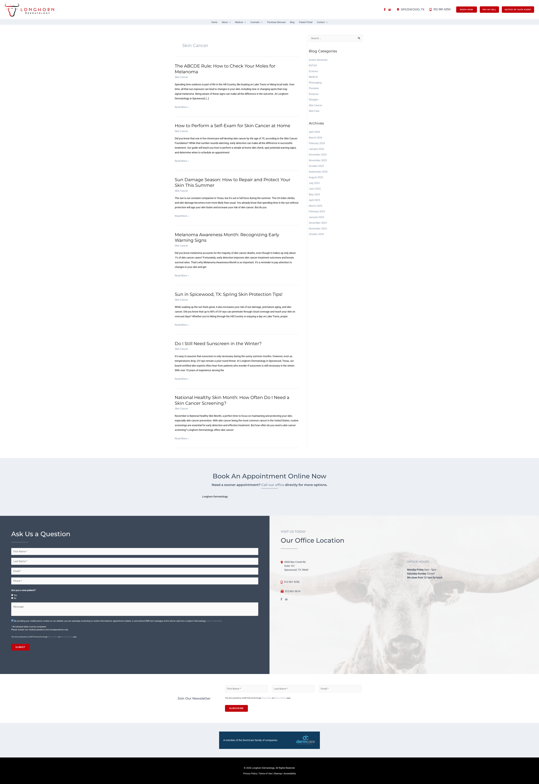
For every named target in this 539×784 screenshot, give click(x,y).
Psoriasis (314, 88)
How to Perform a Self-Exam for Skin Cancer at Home (232, 125)
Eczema (313, 71)
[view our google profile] (390, 9)
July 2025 (314, 183)
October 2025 (316, 165)
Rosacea (314, 93)
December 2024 (318, 222)
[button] (465, 9)
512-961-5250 (291, 581)
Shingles (314, 99)
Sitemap (278, 773)
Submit (20, 647)
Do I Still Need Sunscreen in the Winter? (218, 343)
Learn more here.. (215, 620)
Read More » (182, 107)
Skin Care (314, 110)
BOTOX (313, 65)
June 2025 (315, 188)
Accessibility (290, 773)
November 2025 (318, 160)
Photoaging (315, 82)
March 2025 (315, 205)
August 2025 (316, 177)
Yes (15, 595)
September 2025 (318, 171)
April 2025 (314, 200)
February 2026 (317, 143)
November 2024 (318, 228)
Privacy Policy (53, 637)
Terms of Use (265, 773)
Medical (313, 76)
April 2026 (314, 131)
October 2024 (316, 234)
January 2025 (316, 217)
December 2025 (318, 154)
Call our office (272, 485)
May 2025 (314, 194)
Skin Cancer (181, 77)
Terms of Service (67, 637)
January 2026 (316, 148)
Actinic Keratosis (318, 59)
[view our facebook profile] (385, 9)
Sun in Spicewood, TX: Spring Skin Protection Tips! (228, 294)
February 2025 (317, 211)
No (15, 598)
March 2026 (315, 137)
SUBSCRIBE (236, 708)
